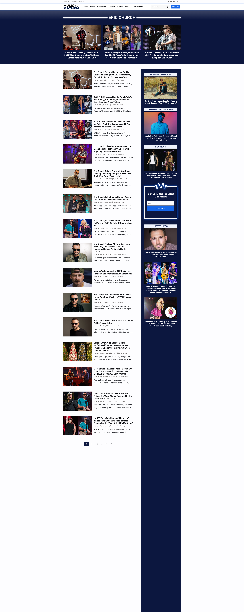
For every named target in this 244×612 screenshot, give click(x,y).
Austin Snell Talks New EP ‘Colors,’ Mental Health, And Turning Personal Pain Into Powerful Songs (161, 138)
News (86, 7)
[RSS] (180, 1)
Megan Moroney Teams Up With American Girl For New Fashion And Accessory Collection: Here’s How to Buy (161, 324)
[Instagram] (174, 1)
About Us (66, 1)
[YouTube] (171, 1)
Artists (111, 7)
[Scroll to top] (239, 608)
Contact (81, 1)
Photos (120, 7)
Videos (127, 7)
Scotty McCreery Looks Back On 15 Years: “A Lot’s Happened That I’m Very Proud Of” (161, 102)
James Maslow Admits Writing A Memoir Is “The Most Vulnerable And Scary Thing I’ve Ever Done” (161, 255)
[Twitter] (168, 1)
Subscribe (161, 209)
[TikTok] (177, 1)
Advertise (74, 1)
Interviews (101, 7)
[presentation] (160, 88)
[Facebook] (165, 1)
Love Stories (138, 7)
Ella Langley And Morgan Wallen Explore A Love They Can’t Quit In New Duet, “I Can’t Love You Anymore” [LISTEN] (160, 175)
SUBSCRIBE (175, 7)
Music (92, 7)
